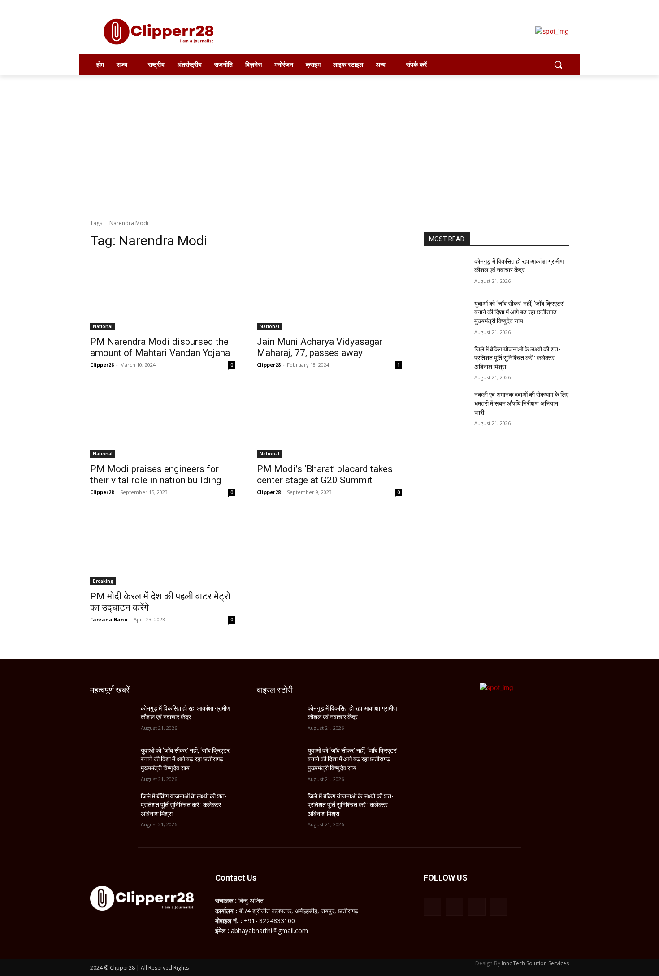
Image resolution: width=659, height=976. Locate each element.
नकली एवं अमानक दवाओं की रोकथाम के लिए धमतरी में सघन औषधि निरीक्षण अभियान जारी (521, 403)
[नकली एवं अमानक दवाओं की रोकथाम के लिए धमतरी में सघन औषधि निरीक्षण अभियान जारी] (445, 405)
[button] (558, 64)
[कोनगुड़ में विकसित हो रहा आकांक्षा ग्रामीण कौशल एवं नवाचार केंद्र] (445, 272)
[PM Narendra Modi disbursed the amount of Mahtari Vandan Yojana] (162, 294)
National (103, 326)
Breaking (103, 581)
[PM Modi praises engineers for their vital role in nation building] (162, 421)
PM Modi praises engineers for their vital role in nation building (155, 475)
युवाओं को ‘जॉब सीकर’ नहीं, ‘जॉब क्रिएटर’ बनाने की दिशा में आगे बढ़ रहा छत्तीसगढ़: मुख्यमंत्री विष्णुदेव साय (519, 312)
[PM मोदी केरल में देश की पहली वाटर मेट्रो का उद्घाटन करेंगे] (162, 548)
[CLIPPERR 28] (162, 31)
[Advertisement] (329, 142)
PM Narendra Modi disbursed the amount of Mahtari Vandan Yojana (160, 347)
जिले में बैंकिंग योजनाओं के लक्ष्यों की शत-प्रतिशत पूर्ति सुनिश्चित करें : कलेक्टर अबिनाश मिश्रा (517, 358)
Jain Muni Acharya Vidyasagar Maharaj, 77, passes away (319, 347)
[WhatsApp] (476, 906)
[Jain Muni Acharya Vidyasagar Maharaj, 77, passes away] (329, 294)
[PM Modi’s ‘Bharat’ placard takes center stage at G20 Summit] (329, 421)
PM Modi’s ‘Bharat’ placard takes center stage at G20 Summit (325, 475)
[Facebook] (432, 906)
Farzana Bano (108, 619)
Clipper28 (102, 364)
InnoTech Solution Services (535, 963)
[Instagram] (454, 906)
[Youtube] (498, 906)
